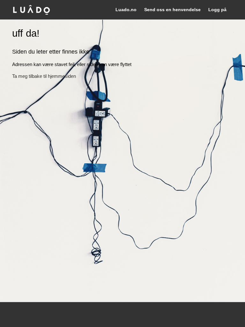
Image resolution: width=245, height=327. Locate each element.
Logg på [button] (217, 9)
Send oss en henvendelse (172, 9)
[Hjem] (31, 10)
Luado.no (126, 9)
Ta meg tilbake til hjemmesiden (44, 76)
